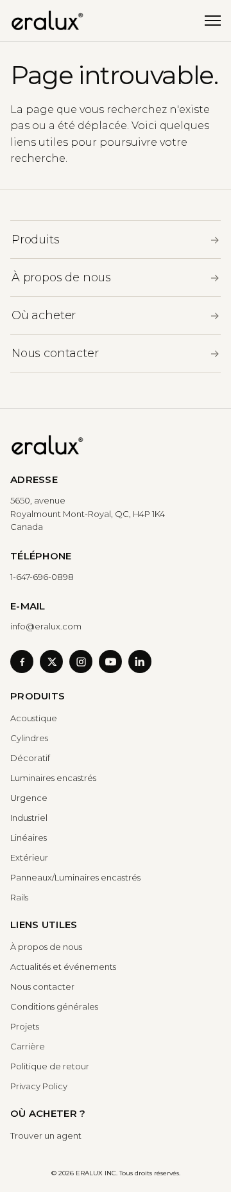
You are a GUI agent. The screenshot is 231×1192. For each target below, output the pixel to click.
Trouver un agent (45, 1135)
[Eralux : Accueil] (47, 20)
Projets (24, 1026)
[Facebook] (21, 661)
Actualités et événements (63, 966)
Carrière (27, 1046)
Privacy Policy (38, 1086)
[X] (51, 661)
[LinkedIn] (139, 661)
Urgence (28, 798)
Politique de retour (49, 1066)
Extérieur (29, 857)
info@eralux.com (45, 626)
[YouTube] (110, 661)
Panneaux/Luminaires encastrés (75, 877)
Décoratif (30, 758)
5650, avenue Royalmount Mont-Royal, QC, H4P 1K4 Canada (87, 513)
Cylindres (29, 738)
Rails (19, 897)
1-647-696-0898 (42, 577)
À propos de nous (46, 947)
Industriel (28, 817)
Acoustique (33, 718)
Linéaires (28, 837)
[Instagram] (80, 661)
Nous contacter (42, 986)
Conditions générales (54, 1006)
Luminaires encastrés (53, 778)
